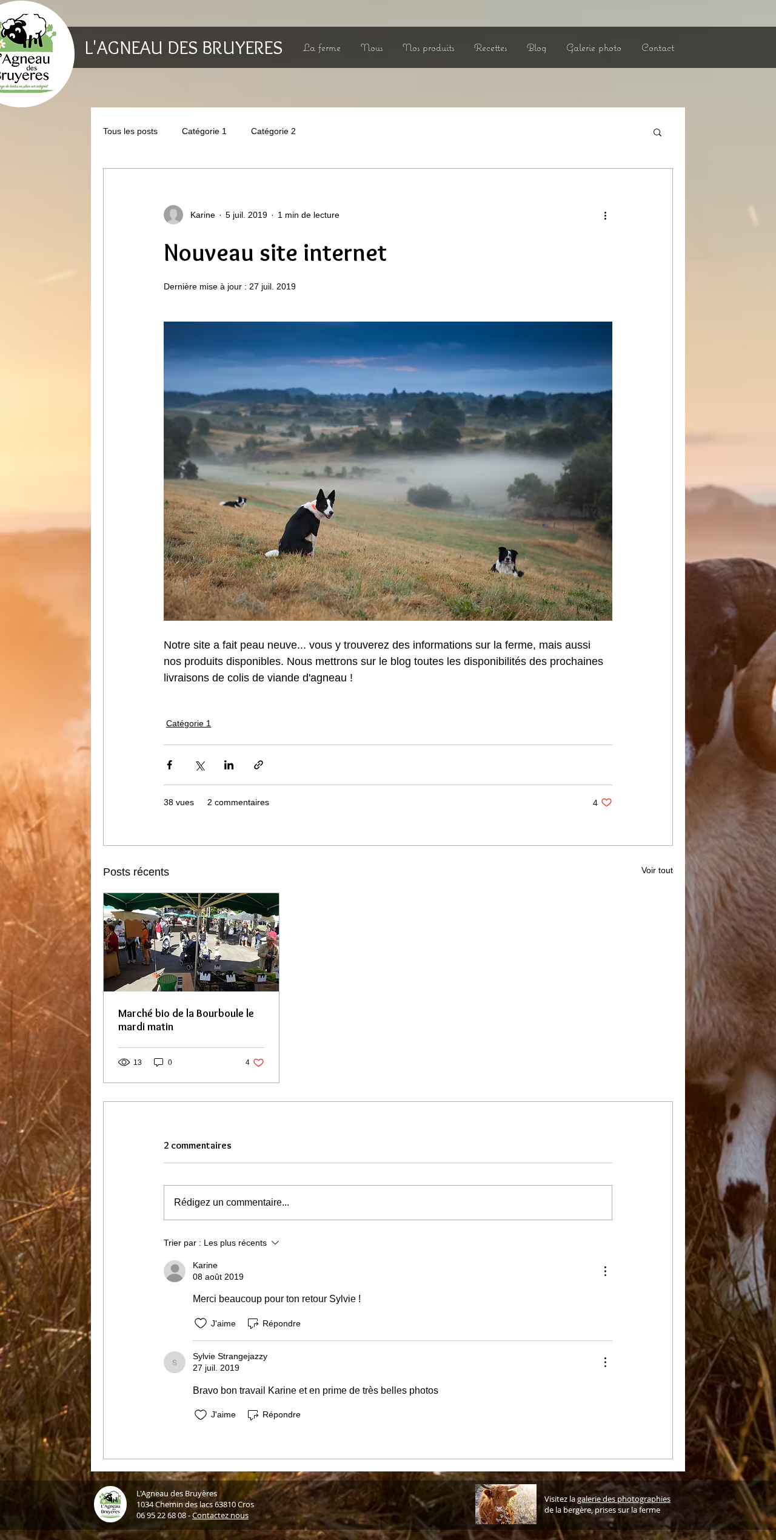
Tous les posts (130, 131)
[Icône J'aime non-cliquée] (201, 1323)
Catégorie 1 (204, 131)
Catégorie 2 (273, 131)
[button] (657, 132)
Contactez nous (220, 1515)
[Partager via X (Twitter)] (199, 765)
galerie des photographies (624, 1498)
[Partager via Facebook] (169, 765)
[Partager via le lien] (258, 765)
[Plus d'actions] (605, 215)
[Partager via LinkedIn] (229, 765)
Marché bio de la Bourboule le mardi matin (186, 1020)
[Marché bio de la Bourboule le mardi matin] (191, 942)
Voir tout (657, 870)
